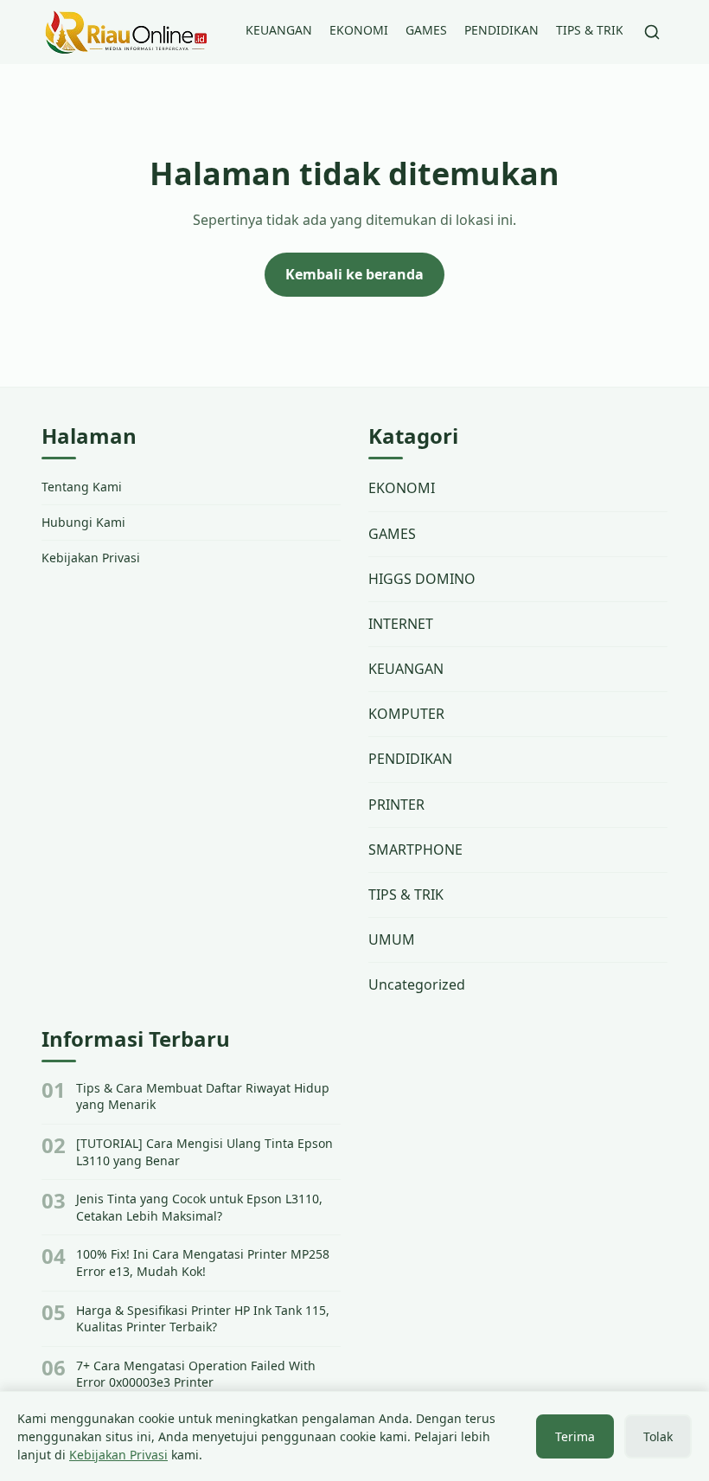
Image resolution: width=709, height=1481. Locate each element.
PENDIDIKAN (501, 30)
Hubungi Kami (83, 522)
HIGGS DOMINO (422, 578)
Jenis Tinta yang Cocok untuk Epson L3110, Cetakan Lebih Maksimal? (199, 1207)
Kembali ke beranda (354, 274)
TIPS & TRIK (589, 30)
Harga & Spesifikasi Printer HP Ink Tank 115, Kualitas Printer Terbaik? (202, 1319)
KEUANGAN (279, 30)
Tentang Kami (82, 486)
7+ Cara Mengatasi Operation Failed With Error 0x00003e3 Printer (196, 1374)
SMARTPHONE (415, 849)
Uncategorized (416, 984)
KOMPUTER (406, 713)
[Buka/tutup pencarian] (651, 32)
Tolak (658, 1436)
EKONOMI (358, 30)
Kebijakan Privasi (91, 557)
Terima (575, 1436)
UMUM (391, 939)
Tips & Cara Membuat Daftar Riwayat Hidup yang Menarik (202, 1096)
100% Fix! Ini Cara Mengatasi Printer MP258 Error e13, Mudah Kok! (202, 1262)
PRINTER (396, 804)
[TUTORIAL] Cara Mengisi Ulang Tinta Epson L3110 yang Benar (204, 1152)
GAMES (426, 30)
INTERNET (400, 623)
